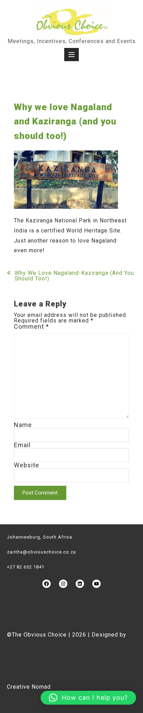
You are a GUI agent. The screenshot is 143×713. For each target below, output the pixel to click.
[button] (88, 698)
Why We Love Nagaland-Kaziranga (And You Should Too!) (74, 275)
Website (26, 465)
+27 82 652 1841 (25, 566)
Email (22, 445)
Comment (31, 326)
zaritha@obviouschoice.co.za (41, 552)
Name (23, 424)
